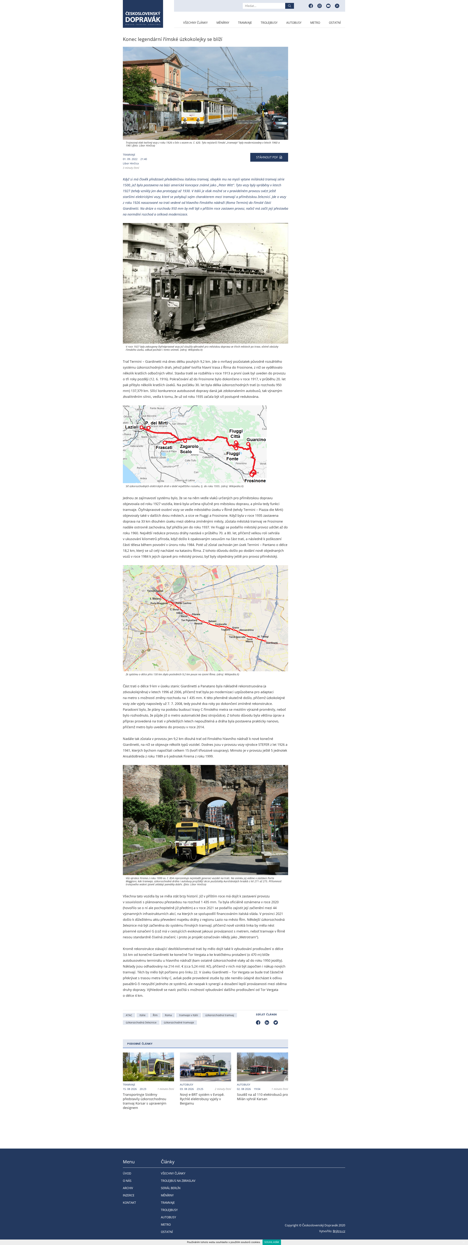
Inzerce (128, 1195)
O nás (127, 1181)
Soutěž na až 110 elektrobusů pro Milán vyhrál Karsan (262, 1096)
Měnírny (222, 23)
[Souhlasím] (463, 1242)
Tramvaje (245, 23)
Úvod (127, 1173)
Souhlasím (271, 1242)
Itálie (142, 1015)
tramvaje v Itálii (188, 1015)
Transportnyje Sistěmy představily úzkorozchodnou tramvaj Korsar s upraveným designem (144, 1101)
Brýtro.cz (339, 1231)
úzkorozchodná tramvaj (219, 1015)
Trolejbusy (269, 23)
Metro (315, 23)
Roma (168, 1015)
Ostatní (335, 23)
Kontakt (129, 1203)
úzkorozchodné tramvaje (179, 1022)
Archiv (128, 1188)
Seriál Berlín (170, 1188)
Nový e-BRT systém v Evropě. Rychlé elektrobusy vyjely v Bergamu (202, 1098)
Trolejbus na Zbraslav (178, 1181)
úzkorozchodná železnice (141, 1022)
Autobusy (293, 23)
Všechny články (195, 23)
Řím (155, 1015)
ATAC (129, 1015)
